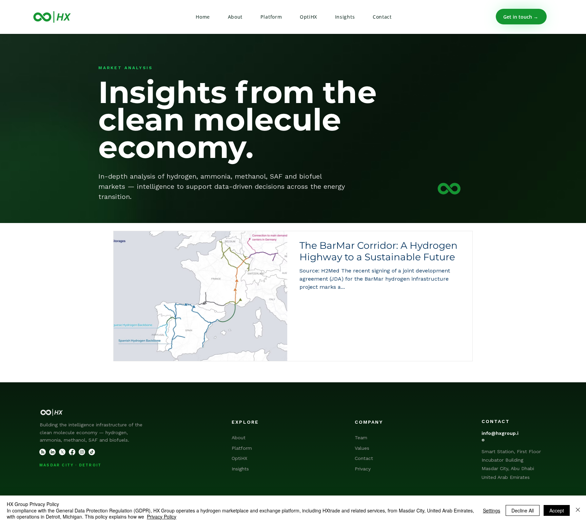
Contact (364, 458)
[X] (62, 452)
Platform (242, 448)
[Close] (578, 510)
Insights (240, 468)
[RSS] (42, 452)
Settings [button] (491, 510)
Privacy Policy (161, 516)
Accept (556, 510)
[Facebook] (72, 452)
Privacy (363, 468)
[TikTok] (92, 452)
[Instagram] (82, 452)
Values (362, 448)
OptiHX (239, 458)
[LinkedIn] (52, 452)
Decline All (522, 510)
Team (361, 437)
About (239, 437)
